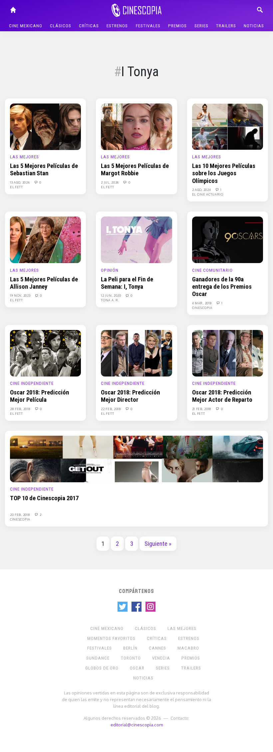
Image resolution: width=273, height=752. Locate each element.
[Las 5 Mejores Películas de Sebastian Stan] (45, 126)
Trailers (226, 25)
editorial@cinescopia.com (137, 724)
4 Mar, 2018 (202, 303)
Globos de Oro (102, 668)
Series (201, 25)
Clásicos (60, 25)
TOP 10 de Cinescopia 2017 (44, 498)
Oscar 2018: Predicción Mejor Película (39, 396)
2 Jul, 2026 (110, 182)
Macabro (188, 648)
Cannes (157, 648)
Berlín (130, 648)
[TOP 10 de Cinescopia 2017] (136, 458)
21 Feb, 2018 (202, 409)
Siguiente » (157, 543)
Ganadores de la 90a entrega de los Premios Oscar (222, 287)
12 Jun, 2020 (111, 295)
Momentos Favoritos (111, 638)
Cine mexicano (25, 25)
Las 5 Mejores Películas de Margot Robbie (135, 169)
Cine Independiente (32, 383)
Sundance (98, 658)
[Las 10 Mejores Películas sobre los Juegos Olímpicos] (227, 126)
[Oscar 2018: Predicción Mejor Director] (136, 353)
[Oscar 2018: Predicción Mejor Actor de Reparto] (227, 353)
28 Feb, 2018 (20, 409)
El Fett (16, 187)
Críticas (89, 25)
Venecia (161, 658)
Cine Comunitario (212, 270)
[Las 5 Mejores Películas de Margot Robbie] (136, 126)
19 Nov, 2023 (20, 295)
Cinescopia (202, 308)
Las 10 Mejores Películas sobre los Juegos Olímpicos (223, 173)
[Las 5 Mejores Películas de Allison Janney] (45, 239)
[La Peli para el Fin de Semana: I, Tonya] (136, 239)
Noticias (254, 25)
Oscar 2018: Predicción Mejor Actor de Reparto (222, 396)
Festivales (148, 25)
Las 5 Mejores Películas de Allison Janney (44, 283)
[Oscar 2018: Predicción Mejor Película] (45, 353)
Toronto (131, 658)
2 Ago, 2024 (202, 190)
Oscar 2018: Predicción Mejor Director (130, 396)
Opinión (110, 270)
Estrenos (117, 25)
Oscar (137, 668)
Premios (177, 25)
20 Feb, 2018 (20, 515)
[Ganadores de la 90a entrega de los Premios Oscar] (227, 239)
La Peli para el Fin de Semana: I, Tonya (127, 283)
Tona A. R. (110, 300)
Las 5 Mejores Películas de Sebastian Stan (44, 169)
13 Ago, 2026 (20, 182)
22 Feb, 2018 (111, 409)
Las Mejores (24, 156)
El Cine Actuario (207, 194)
